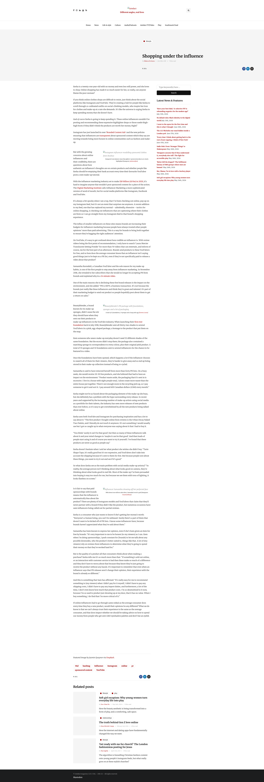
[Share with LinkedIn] (248, 68)
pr (132, 666)
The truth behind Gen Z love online (118, 722)
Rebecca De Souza (149, 61)
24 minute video (108, 276)
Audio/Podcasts (130, 25)
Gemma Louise (143, 312)
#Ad (76, 666)
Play (159, 25)
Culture (118, 25)
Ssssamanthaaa (126, 494)
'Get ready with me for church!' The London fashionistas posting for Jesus (123, 746)
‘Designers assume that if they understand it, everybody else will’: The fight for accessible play (173, 155)
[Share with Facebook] (244, 68)
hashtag (86, 666)
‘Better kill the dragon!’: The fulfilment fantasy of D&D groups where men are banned (171, 164)
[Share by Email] (252, 68)
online (124, 666)
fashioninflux (133, 161)
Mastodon (77, 777)
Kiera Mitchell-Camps (107, 726)
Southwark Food (171, 25)
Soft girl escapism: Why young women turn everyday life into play (123, 699)
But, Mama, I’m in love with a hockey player (173, 171)
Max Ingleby (104, 751)
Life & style (106, 25)
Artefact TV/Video (147, 25)
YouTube (100, 670)
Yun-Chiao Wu (105, 704)
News (96, 25)
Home (88, 25)
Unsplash (110, 657)
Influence (98, 666)
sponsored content (83, 670)
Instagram (112, 666)
